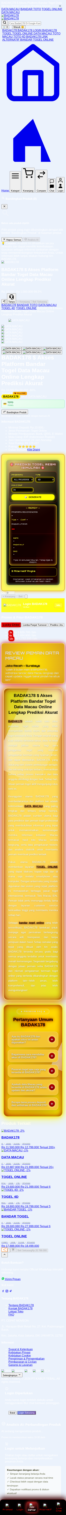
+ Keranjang (23, 301)
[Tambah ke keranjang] (13, 1250)
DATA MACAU (10, 9)
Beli (21, 596)
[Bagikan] (4, 1250)
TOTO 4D (19, 36)
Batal (12, 1412)
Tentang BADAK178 (21, 1305)
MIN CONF (16, 485)
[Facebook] (3, 1291)
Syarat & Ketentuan (20, 1349)
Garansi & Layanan (20, 1364)
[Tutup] (4, 206)
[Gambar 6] (52, 352)
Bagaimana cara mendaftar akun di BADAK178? (27, 1056)
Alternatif (45, 1509)
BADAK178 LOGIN (30, 30)
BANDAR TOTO (30, 9)
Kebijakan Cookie (19, 1355)
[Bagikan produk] (4, 301)
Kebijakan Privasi (19, 1352)
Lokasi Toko (15, 1311)
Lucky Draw (11, 624)
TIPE (38, 475)
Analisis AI (33, 240)
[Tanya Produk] (26, 596)
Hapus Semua (13, 240)
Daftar (32, 1510)
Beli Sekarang (40, 301)
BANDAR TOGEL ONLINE (37, 39)
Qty (3, 592)
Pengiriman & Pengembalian (26, 1358)
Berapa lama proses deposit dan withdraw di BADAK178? (29, 1104)
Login (20, 1509)
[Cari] (4, 22)
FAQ (11, 1314)
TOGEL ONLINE (52, 9)
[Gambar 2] (32, 349)
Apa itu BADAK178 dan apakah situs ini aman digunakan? (25, 1039)
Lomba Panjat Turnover (35, 625)
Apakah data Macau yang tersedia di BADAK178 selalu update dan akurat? (29, 1087)
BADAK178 (10, 30)
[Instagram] (6, 1291)
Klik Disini (33, 449)
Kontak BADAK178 (20, 1308)
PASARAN (17, 475)
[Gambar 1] (11, 349)
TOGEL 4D (8, 308)
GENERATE (32, 497)
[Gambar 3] (52, 349)
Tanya (11, 301)
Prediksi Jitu (56, 625)
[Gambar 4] (11, 352)
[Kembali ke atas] (4, 1254)
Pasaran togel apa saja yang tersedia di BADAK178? (28, 1071)
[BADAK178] (10, 15)
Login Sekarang (26, 1412)
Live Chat (59, 1509)
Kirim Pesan (13, 1279)
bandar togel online (31, 922)
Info (58, 605)
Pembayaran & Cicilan (22, 1361)
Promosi (8, 1509)
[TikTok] (10, 1291)
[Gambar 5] (32, 352)
